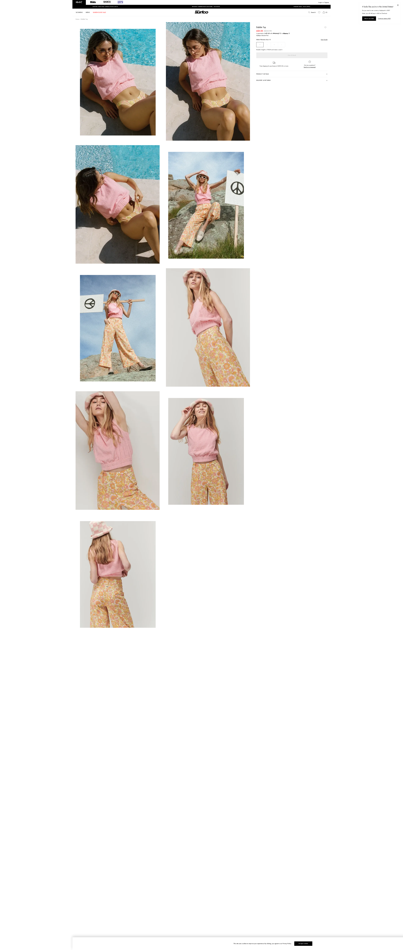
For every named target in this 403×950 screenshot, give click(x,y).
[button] (79, 2)
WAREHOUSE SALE (99, 12)
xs (260, 45)
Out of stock (292, 55)
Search (313, 12)
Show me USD (369, 19)
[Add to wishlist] (325, 27)
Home (77, 19)
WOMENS (79, 12)
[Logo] (201, 13)
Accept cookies (303, 944)
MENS (88, 12)
